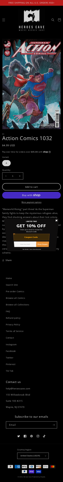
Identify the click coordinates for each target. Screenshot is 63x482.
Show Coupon (47, 257)
